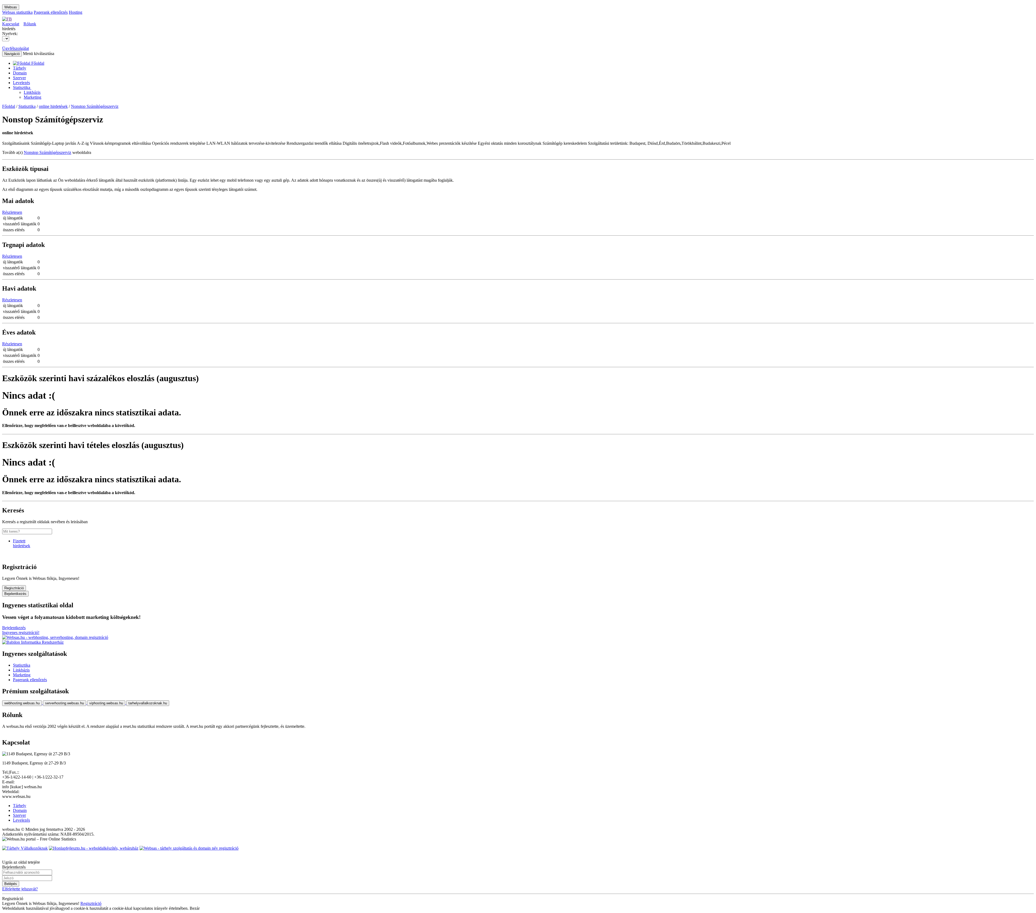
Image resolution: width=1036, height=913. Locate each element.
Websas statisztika (17, 12)
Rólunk (29, 24)
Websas (10, 7)
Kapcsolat (10, 24)
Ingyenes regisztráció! (20, 632)
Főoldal (8, 106)
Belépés (10, 884)
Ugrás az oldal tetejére (21, 862)
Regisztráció (14, 588)
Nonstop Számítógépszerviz (94, 106)
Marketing (32, 97)
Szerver (19, 77)
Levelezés (21, 82)
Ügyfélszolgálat (15, 48)
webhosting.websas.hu (22, 703)
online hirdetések (53, 106)
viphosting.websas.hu (106, 703)
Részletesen (12, 212)
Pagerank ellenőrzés (51, 12)
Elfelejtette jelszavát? (20, 889)
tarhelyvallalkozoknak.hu (147, 703)
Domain (20, 73)
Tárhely (19, 68)
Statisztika (22, 87)
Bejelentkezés (15, 594)
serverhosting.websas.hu (64, 703)
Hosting (75, 12)
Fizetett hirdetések (21, 543)
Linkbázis (32, 92)
